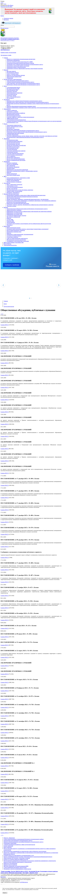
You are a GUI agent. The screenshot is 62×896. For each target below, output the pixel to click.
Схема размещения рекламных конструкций (15, 867)
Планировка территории (10, 843)
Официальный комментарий (14, 76)
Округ (5, 86)
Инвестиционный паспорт (13, 227)
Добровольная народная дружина (15, 133)
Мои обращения (11, 165)
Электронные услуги (12, 185)
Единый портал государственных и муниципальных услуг (19, 855)
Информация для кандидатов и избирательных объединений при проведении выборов (29, 211)
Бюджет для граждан (12, 188)
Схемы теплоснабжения (13, 180)
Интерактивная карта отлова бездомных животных (20, 190)
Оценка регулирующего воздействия (16, 145)
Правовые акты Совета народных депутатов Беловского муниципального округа (28, 102)
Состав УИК (10, 219)
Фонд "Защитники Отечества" (14, 184)
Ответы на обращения (12, 164)
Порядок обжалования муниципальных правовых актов (21, 106)
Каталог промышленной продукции (16, 160)
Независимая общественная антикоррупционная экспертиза (22, 196)
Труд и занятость (11, 156)
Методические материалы (13, 198)
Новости (6, 70)
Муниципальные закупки (13, 144)
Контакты (6, 19)
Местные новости (11, 71)
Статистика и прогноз (12, 237)
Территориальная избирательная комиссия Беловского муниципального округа (27, 208)
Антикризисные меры (12, 140)
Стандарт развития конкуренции (15, 153)
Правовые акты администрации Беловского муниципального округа (24, 101)
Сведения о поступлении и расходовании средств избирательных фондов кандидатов (29, 223)
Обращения (7, 161)
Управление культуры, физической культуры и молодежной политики (25, 68)
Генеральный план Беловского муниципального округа (18, 840)
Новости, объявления (9, 837)
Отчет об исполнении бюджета (15, 187)
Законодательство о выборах (14, 210)
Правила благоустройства (10, 864)
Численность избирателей (13, 217)
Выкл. (11, 5)
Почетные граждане (12, 91)
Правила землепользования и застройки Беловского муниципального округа (23, 842)
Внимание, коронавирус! (13, 192)
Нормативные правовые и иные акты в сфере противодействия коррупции (26, 195)
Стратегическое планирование (14, 154)
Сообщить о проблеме (12, 265)
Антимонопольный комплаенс (14, 141)
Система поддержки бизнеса (14, 235)
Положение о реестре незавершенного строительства (17, 868)
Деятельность (7, 109)
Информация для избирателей (14, 212)
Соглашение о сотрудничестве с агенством (18, 241)
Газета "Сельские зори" (13, 74)
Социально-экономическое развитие (16, 150)
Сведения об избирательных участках (16, 215)
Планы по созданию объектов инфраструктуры (16, 859)
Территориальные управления (14, 92)
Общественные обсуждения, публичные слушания (17, 858)
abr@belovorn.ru (5, 49)
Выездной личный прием (13, 175)
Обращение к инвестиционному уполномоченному (20, 234)
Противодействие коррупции (11, 194)
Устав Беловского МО (12, 90)
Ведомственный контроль (13, 142)
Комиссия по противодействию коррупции (18, 203)
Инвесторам (7, 226)
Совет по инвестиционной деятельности (17, 238)
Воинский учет (11, 127)
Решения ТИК (10, 221)
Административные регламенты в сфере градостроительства (19, 844)
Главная (6, 57)
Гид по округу (10, 98)
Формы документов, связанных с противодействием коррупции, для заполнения (27, 199)
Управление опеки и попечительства (16, 67)
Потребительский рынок (13, 146)
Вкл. (9, 5)
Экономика (6, 138)
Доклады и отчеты (11, 206)
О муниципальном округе (13, 87)
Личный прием (11, 168)
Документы (7, 99)
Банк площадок (8, 847)
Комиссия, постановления (10, 863)
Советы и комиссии (12, 110)
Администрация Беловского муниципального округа (20, 82)
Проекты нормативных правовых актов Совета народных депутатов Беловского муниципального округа (34, 107)
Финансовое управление (13, 129)
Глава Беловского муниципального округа (18, 80)
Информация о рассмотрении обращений (17, 169)
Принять (5, 892)
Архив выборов (11, 222)
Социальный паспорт (12, 152)
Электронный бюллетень (10, 245)
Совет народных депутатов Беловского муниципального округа (23, 83)
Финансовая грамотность (13, 157)
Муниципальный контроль (14, 115)
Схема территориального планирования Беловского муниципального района (24, 839)
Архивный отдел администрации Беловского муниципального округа (25, 64)
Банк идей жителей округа (13, 96)
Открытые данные (8, 18)
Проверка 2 (10, 225)
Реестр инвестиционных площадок (16, 230)
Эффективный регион (12, 118)
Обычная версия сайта (6, 6)
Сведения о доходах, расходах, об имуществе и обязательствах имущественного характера (30, 204)
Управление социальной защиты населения (18, 65)
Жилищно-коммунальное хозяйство (16, 113)
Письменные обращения (13, 167)
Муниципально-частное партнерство (16, 239)
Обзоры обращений (12, 173)
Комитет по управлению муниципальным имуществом (21, 59)
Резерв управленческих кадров (15, 126)
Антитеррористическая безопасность (16, 119)
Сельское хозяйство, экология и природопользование (20, 117)
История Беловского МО (13, 88)
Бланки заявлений (8, 846)
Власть (5, 123)
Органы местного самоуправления (12, 79)
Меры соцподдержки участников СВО (14, 242)
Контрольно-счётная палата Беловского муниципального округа (23, 84)
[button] (3, 285)
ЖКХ (5, 176)
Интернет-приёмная (12, 163)
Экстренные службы (6, 55)
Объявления (10, 78)
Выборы (6, 207)
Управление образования (13, 60)
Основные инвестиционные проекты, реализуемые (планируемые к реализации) (27, 229)
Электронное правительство (14, 125)
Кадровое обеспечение (12, 134)
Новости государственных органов (16, 75)
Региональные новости (13, 72)
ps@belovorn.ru (24, 882)
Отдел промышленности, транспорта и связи (18, 177)
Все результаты (4, 28)
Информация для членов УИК (14, 214)
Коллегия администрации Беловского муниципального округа (23, 130)
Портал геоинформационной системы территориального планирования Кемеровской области (28, 856)
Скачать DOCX (5, 324)
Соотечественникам (12, 149)
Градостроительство (12, 94)
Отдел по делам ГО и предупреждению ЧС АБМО (20, 61)
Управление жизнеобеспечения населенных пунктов (20, 63)
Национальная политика (13, 114)
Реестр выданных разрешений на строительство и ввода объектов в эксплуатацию (25, 851)
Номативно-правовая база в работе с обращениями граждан (22, 171)
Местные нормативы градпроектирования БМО (16, 866)
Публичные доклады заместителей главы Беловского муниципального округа (27, 132)
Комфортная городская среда (14, 179)
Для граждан (7, 183)
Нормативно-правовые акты (14, 231)
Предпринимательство (12, 148)
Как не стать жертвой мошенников (16, 159)
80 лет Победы (7, 243)
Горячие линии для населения (8, 52)
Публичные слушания (12, 111)
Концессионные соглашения (14, 181)
